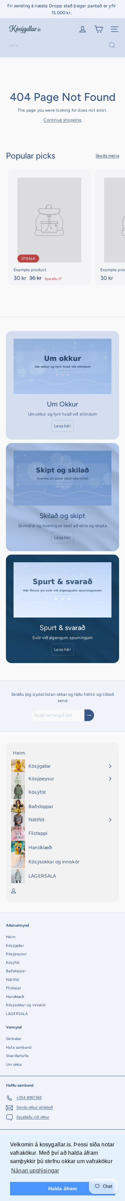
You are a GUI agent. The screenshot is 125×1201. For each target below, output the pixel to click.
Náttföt (12, 979)
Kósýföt (12, 962)
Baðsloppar (16, 971)
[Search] (112, 45)
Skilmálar (14, 1039)
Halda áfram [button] (62, 1188)
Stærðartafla (17, 1056)
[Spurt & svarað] (62, 590)
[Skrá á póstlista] (89, 715)
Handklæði (15, 996)
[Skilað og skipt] (62, 478)
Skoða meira (107, 155)
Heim (10, 937)
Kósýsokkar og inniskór (26, 1005)
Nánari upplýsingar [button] (35, 1171)
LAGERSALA (17, 1013)
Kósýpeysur (16, 954)
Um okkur (14, 1064)
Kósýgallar (15, 945)
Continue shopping (62, 120)
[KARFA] (99, 29)
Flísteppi (14, 988)
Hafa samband (18, 1047)
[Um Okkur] (62, 366)
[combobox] (62, 45)
